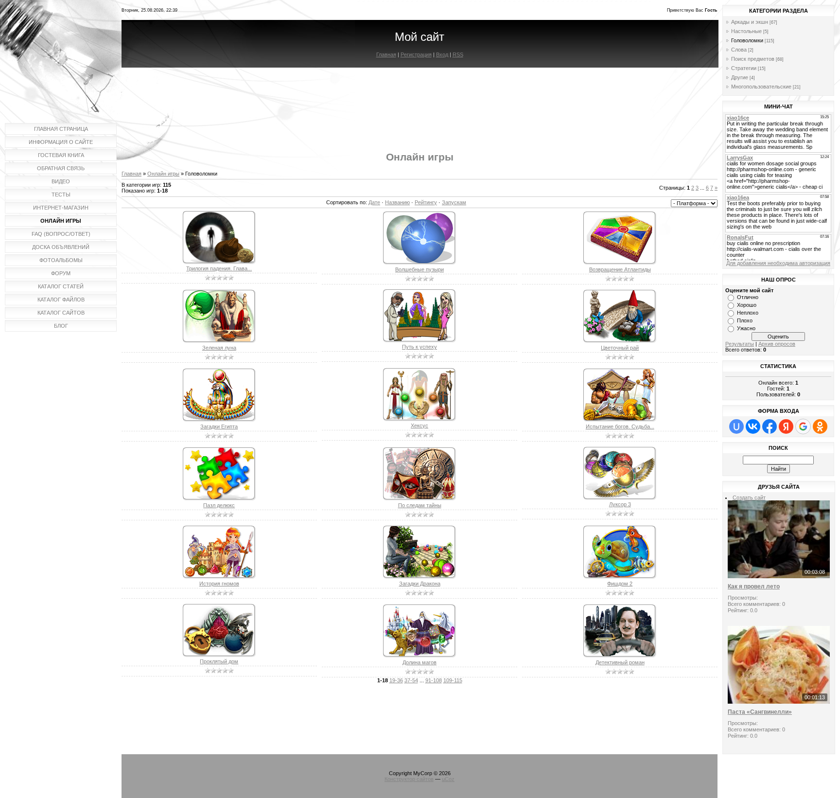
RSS (458, 54)
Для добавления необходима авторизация (778, 263)
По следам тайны (419, 505)
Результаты (739, 344)
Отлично (747, 297)
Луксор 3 (620, 504)
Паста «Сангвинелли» (760, 712)
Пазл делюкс (219, 505)
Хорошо (746, 305)
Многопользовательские (761, 86)
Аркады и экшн (749, 22)
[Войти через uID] (736, 426)
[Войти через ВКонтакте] (753, 426)
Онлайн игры (163, 174)
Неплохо (747, 313)
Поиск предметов (752, 59)
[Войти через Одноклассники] (820, 426)
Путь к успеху (419, 347)
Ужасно (746, 328)
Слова (739, 50)
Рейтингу (426, 202)
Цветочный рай (620, 348)
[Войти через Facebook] (769, 426)
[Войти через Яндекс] (786, 426)
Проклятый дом (219, 661)
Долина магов (419, 662)
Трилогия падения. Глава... (219, 268)
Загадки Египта (219, 426)
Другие (739, 77)
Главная (386, 54)
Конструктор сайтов (409, 779)
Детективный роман (620, 662)
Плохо (744, 320)
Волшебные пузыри (419, 269)
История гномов (219, 583)
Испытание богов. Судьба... (620, 426)
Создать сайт (749, 497)
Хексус (419, 425)
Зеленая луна (219, 348)
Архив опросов (776, 344)
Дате (374, 202)
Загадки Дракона (419, 583)
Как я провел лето (754, 586)
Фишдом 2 (619, 583)
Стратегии (743, 68)
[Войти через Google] (803, 426)
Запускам (454, 202)
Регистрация (416, 54)
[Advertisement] (419, 101)
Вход (442, 54)
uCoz (448, 779)
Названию (397, 202)
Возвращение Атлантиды (620, 269)
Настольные (746, 31)
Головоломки (747, 40)
